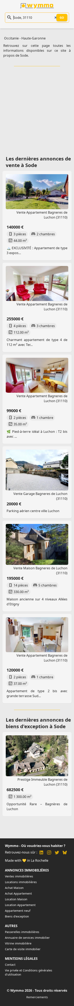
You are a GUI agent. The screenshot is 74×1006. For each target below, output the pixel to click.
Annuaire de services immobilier (27, 938)
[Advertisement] (37, 109)
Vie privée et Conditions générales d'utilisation (28, 972)
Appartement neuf (17, 911)
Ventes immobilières (19, 876)
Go (62, 17)
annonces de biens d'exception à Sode (38, 723)
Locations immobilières (21, 882)
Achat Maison (14, 888)
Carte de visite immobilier (22, 949)
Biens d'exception (17, 916)
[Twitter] (56, 853)
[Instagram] (49, 853)
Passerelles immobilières (22, 932)
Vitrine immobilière (18, 943)
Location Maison (16, 899)
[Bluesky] (64, 853)
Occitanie (11, 38)
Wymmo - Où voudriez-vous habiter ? (35, 845)
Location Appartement (20, 905)
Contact (10, 965)
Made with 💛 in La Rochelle (26, 860)
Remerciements (37, 997)
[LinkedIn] (41, 853)
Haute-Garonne (33, 38)
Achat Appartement (18, 893)
